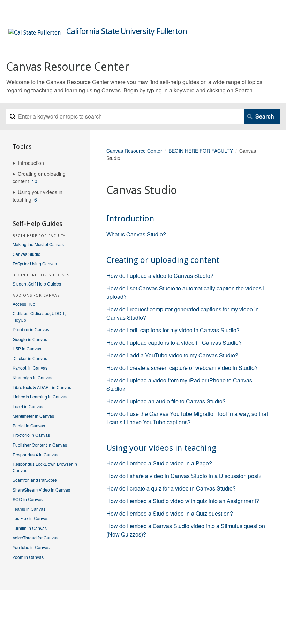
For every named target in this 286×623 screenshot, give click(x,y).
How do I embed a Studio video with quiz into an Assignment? (182, 501)
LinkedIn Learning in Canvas (40, 397)
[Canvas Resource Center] (34, 32)
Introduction (130, 218)
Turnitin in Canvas (30, 528)
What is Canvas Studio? (136, 234)
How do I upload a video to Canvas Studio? (159, 276)
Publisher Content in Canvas (40, 445)
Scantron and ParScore (35, 480)
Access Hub (24, 304)
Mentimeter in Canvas (33, 416)
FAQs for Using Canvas (35, 263)
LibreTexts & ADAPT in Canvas (42, 387)
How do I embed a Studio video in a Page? (159, 463)
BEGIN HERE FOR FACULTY (200, 150)
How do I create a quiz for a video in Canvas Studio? (171, 488)
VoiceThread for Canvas (35, 537)
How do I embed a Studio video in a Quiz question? (169, 513)
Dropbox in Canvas (31, 329)
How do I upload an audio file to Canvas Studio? (166, 401)
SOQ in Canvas (28, 499)
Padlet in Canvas (29, 425)
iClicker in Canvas (30, 358)
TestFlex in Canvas (30, 518)
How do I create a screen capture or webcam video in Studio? (182, 368)
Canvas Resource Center (134, 150)
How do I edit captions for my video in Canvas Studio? (173, 330)
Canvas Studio (26, 254)
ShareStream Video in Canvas (41, 490)
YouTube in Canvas (31, 547)
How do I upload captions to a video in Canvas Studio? (174, 343)
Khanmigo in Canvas (32, 377)
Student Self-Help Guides (37, 284)
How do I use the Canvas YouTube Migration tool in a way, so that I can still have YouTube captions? (187, 418)
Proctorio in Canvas (31, 435)
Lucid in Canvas (28, 406)
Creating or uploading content (162, 260)
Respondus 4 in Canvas (35, 454)
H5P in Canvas (27, 348)
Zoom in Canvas (28, 557)
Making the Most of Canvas (38, 244)
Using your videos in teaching (161, 448)
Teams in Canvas (29, 509)
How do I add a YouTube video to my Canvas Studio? (172, 355)
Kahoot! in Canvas (30, 368)
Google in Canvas (30, 339)
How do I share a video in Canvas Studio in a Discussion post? (184, 476)
